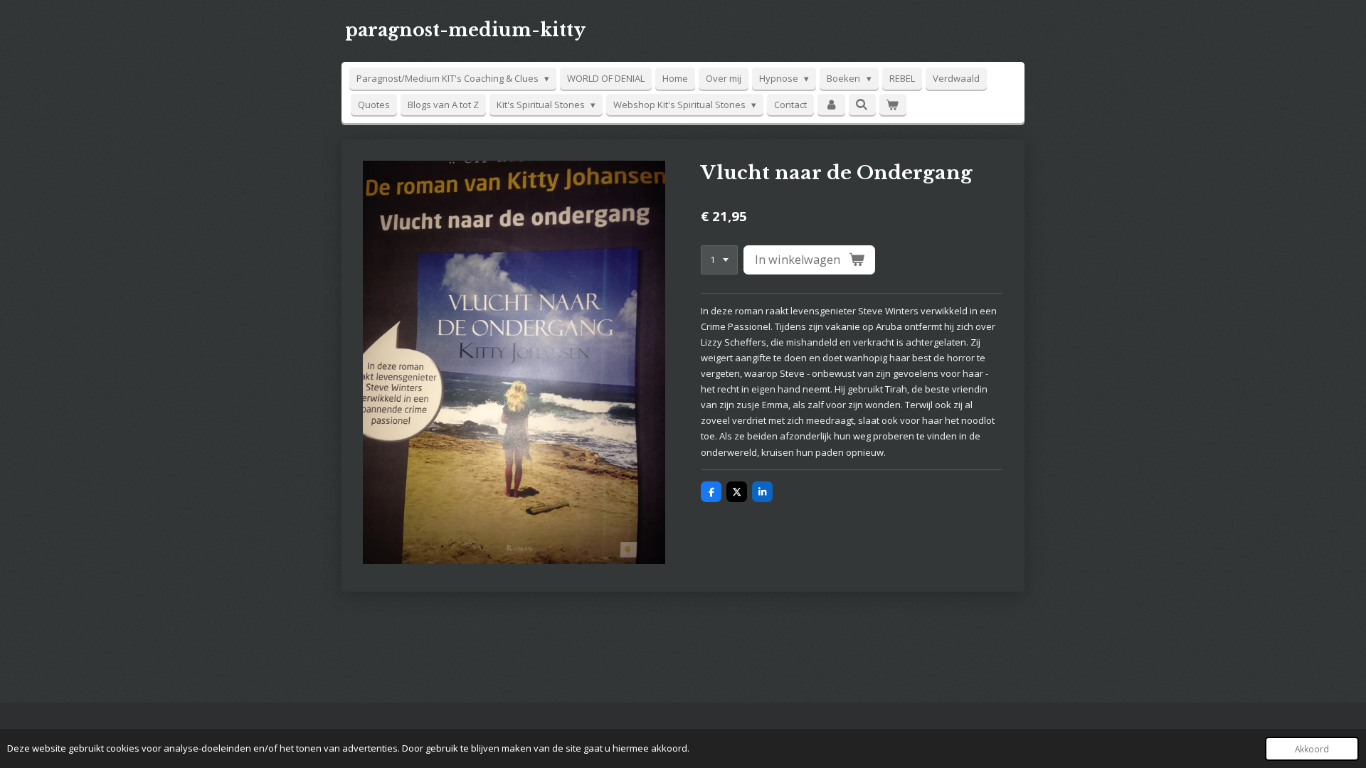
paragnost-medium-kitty (465, 30)
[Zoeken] (862, 104)
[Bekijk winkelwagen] (892, 105)
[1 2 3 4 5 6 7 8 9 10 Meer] (719, 259)
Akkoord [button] (1312, 748)
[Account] (831, 105)
